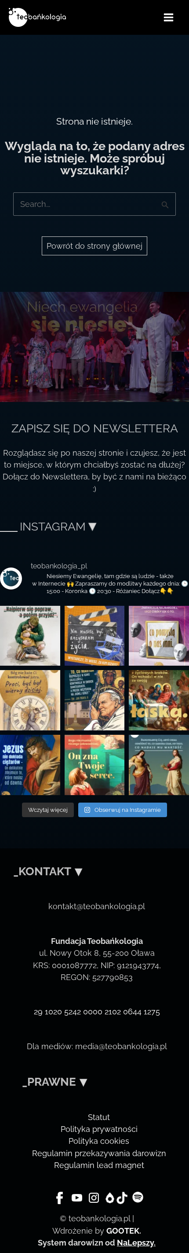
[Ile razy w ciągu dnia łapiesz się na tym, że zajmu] (159, 765)
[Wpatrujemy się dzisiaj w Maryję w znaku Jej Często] (159, 700)
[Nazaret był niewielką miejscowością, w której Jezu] (30, 636)
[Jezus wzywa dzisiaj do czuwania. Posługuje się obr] (30, 700)
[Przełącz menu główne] (168, 17)
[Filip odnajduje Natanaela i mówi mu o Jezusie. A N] (95, 765)
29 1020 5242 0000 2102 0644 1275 (97, 1011)
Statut (99, 1117)
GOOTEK (122, 1230)
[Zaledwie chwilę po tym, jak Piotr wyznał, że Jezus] (95, 636)
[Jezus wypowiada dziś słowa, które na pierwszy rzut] (30, 765)
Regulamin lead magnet (99, 1165)
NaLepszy (135, 1242)
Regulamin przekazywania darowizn (99, 1153)
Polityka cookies (99, 1141)
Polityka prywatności (99, 1129)
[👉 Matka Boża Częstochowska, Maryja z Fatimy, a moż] (95, 700)
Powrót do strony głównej (94, 246)
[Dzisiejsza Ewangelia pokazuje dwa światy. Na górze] (159, 636)
